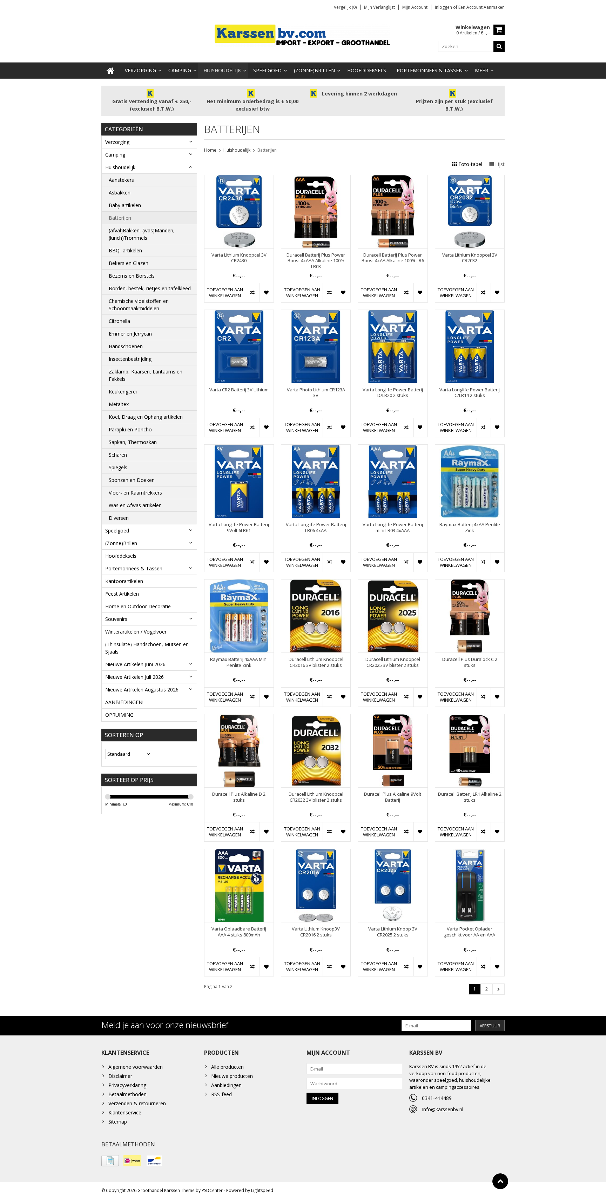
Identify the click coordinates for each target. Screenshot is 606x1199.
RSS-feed (221, 1094)
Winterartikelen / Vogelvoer (136, 631)
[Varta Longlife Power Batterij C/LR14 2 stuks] (469, 313)
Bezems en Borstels (132, 275)
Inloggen (444, 7)
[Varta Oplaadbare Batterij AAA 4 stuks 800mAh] (239, 852)
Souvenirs (116, 619)
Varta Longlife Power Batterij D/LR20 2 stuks (393, 393)
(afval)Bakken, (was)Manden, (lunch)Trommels (142, 234)
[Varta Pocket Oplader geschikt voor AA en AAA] (469, 852)
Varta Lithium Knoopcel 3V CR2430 (239, 258)
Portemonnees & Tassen (430, 70)
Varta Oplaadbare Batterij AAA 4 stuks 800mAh (238, 932)
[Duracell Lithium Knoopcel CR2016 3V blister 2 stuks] (315, 583)
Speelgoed (267, 70)
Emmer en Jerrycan (130, 333)
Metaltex (119, 404)
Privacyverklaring (127, 1085)
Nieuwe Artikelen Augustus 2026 (142, 689)
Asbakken (119, 192)
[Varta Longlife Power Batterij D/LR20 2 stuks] (392, 313)
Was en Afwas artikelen (135, 505)
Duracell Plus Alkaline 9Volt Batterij (392, 797)
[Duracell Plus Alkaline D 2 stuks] (239, 718)
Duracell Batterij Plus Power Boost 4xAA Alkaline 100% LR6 (393, 258)
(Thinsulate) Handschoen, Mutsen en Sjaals (147, 648)
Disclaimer (120, 1076)
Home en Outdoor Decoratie (138, 606)
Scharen (118, 454)
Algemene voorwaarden (135, 1067)
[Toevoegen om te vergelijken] (253, 292)
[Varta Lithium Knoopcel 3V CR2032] (469, 178)
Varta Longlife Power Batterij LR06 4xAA (316, 528)
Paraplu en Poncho (130, 429)
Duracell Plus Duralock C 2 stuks (469, 662)
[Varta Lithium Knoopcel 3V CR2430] (239, 178)
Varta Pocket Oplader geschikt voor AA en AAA (469, 932)
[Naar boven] (500, 1181)
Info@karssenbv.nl (442, 1109)
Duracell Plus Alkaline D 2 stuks (238, 797)
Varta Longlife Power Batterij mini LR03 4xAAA (393, 528)
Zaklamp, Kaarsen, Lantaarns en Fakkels (145, 375)
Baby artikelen (125, 205)
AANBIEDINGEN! (124, 702)
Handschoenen (126, 346)
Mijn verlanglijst (379, 7)
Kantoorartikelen (124, 581)
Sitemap (117, 1121)
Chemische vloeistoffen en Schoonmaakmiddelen (139, 305)
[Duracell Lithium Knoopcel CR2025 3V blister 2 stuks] (392, 583)
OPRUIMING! (120, 714)
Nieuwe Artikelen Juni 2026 (135, 664)
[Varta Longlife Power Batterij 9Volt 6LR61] (239, 448)
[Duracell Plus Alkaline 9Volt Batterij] (392, 718)
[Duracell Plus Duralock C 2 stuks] (469, 583)
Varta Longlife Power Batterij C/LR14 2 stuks (469, 393)
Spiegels (118, 467)
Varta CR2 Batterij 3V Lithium (239, 390)
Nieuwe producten (232, 1076)
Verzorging (140, 70)
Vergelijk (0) (345, 7)
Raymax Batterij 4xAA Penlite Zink (469, 528)
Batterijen (120, 217)
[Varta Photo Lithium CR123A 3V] (315, 313)
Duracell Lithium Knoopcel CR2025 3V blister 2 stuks (392, 662)
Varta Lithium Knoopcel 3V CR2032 (469, 258)
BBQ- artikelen (125, 250)
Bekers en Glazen (128, 263)
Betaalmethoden (127, 1094)
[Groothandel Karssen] (303, 35)
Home (210, 150)
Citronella (119, 321)
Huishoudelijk (222, 70)
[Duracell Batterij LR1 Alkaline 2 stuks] (469, 718)
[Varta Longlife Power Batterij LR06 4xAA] (315, 448)
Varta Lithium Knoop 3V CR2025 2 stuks (392, 932)
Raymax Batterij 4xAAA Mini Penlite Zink (239, 662)
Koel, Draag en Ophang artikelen (146, 416)
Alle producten (227, 1067)
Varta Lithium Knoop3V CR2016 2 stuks (316, 932)
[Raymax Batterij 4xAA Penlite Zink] (469, 448)
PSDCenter (212, 1190)
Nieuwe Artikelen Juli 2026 (134, 677)
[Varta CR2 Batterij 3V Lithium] (239, 313)
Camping (179, 70)
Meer (481, 70)
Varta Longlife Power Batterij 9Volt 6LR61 (239, 528)
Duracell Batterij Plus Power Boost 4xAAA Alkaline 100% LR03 (316, 261)
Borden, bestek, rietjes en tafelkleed (150, 288)
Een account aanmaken (481, 7)
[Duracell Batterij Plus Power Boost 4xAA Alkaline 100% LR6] (392, 178)
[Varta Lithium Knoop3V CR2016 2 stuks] (315, 852)
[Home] (110, 70)
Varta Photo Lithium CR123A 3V (316, 393)
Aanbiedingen (226, 1085)
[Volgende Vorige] (498, 989)
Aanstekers (121, 180)
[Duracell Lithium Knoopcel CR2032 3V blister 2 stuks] (315, 718)
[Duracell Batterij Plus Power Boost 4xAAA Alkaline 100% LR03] (315, 178)
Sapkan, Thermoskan (133, 442)
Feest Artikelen (122, 593)
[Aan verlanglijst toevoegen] (266, 292)
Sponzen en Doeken (132, 480)
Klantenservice (124, 1112)
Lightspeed (262, 1190)
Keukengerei (123, 391)
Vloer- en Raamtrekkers (135, 492)
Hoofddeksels (366, 70)
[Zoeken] (499, 46)
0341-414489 (437, 1098)
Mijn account (414, 7)
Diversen (119, 518)
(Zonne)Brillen (314, 70)
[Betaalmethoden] (110, 1160)
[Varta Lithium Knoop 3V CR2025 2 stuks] (392, 852)
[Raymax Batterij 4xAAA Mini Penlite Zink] (239, 583)
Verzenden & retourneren (137, 1103)
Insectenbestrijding (130, 359)
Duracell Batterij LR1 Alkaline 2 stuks (469, 797)
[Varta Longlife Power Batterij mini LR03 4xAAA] (392, 448)
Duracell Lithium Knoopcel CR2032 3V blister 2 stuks (316, 797)
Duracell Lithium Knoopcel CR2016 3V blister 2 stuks (316, 662)
